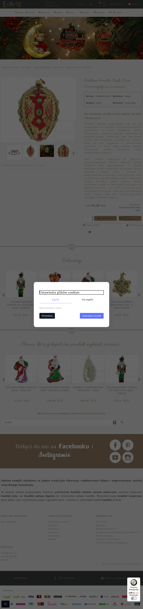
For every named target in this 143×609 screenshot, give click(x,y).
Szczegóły (87, 299)
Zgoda (55, 299)
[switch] (134, 598)
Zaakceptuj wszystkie (91, 316)
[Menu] (138, 579)
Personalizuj (47, 316)
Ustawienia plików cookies (59, 292)
